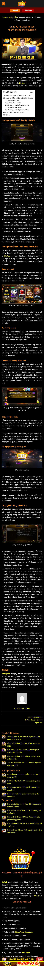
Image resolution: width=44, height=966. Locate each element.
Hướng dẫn (12, 17)
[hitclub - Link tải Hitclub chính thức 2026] (22, 3)
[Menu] (3, 4)
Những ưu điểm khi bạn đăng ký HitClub (18, 98)
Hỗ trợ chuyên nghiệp (15, 107)
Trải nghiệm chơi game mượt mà (18, 110)
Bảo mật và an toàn (14, 103)
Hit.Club (36, 896)
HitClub (22, 83)
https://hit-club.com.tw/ (24, 932)
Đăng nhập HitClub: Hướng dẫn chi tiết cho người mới (33, 720)
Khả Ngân (26, 953)
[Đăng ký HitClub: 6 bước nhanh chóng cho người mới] (4, 795)
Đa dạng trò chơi (13, 100)
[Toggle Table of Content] (30, 92)
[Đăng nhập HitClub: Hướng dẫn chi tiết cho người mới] (4, 788)
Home (4, 17)
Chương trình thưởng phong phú (18, 105)
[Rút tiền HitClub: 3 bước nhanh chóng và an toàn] (4, 782)
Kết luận (7, 115)
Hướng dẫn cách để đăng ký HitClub (17, 95)
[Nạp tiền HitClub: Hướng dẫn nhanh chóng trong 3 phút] (4, 775)
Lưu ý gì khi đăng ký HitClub (14, 112)
